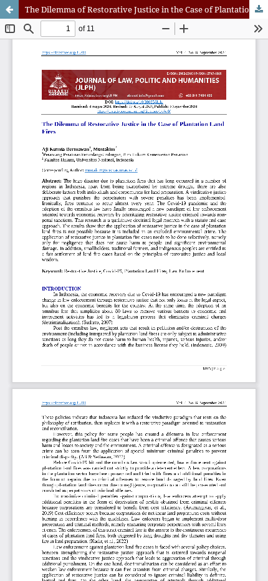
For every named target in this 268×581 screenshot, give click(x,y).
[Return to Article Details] (9, 9)
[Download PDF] (258, 9)
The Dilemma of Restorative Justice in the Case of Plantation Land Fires (146, 9)
